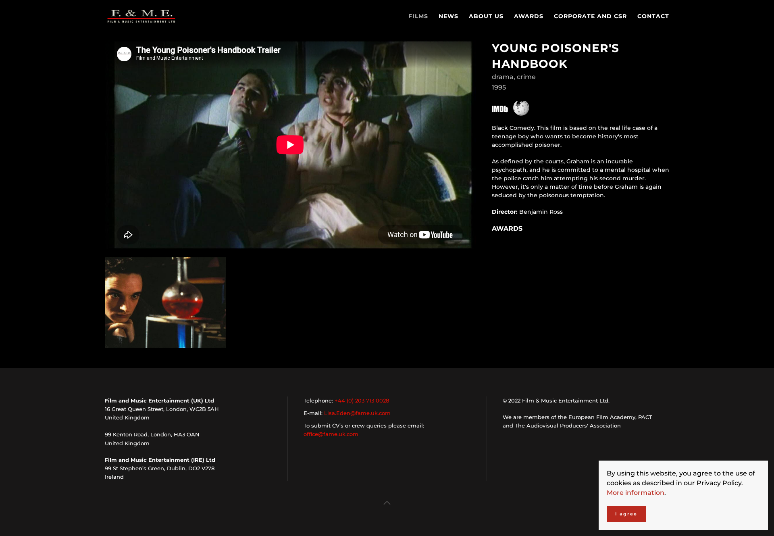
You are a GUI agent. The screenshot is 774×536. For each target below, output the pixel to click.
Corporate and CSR (590, 16)
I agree (626, 514)
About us (486, 16)
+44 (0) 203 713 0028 (362, 400)
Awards (528, 16)
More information (635, 492)
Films (418, 16)
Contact (653, 16)
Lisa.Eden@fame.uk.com (357, 413)
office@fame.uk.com (331, 434)
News (448, 16)
